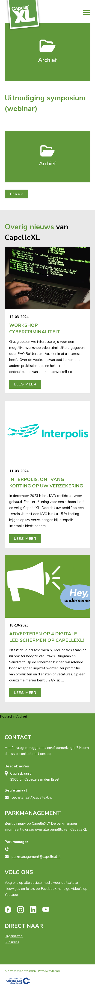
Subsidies (12, 942)
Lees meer (25, 384)
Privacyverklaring (49, 971)
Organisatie (14, 936)
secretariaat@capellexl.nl (32, 797)
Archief (21, 716)
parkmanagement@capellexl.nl (36, 856)
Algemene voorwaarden (20, 971)
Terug (16, 194)
